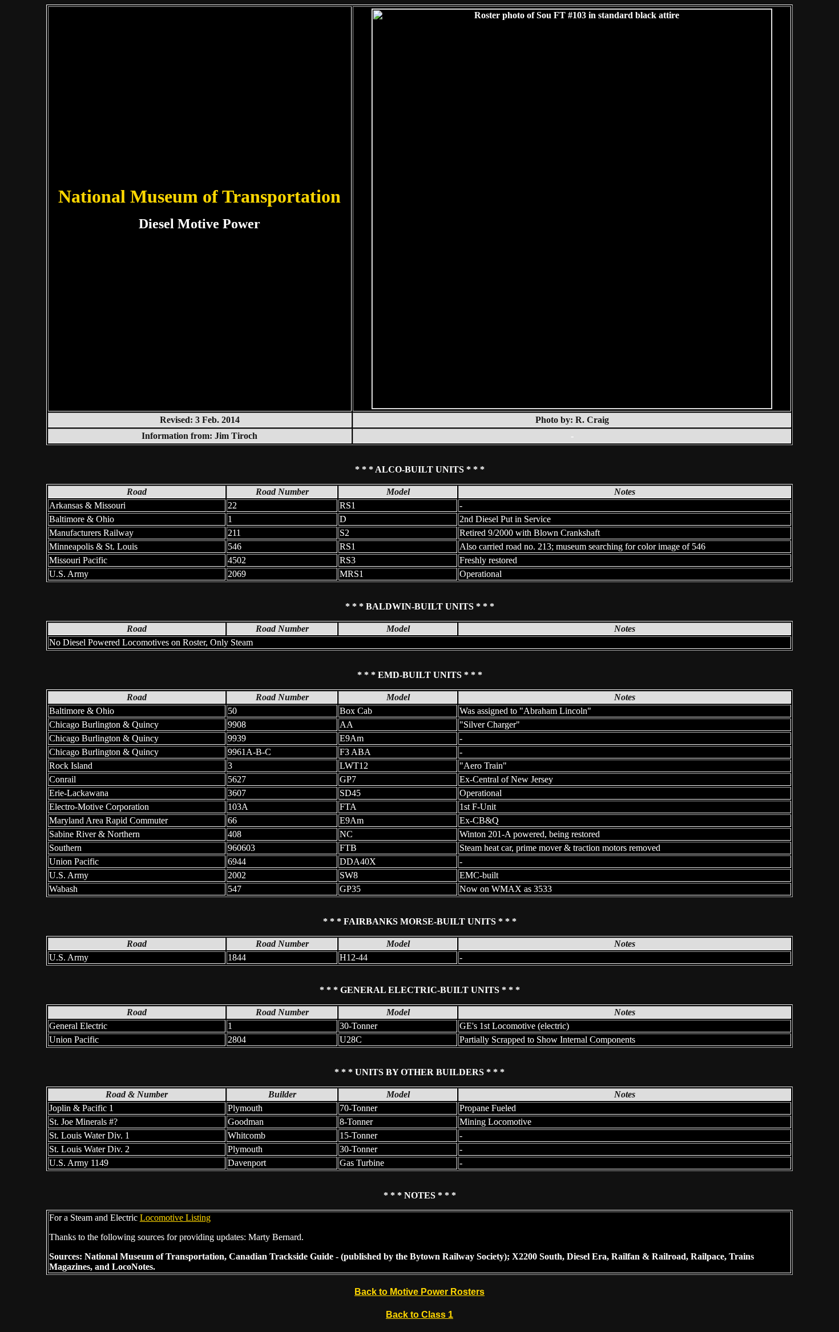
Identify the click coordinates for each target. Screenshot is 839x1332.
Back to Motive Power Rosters (419, 1292)
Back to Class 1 (419, 1314)
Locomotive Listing (175, 1217)
